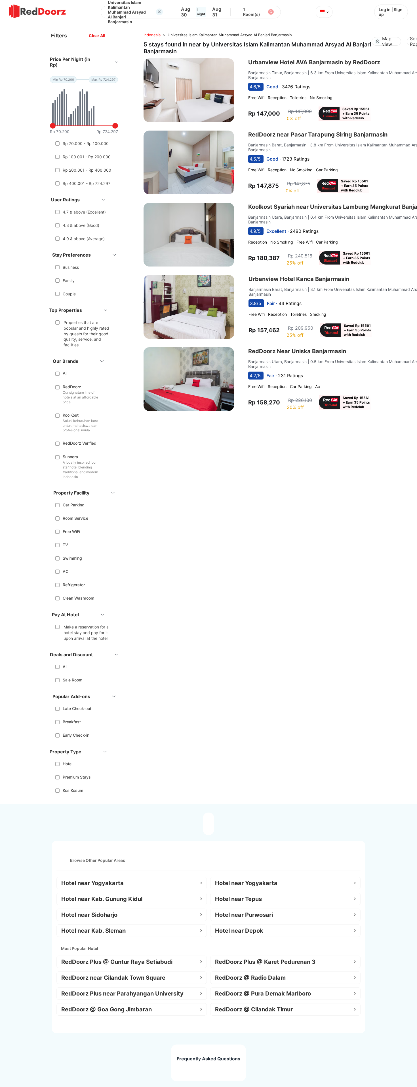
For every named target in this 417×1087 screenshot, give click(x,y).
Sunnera (70, 456)
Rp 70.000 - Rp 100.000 (86, 143)
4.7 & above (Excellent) (84, 212)
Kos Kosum (73, 790)
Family (69, 280)
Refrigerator (74, 584)
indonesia (152, 35)
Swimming (72, 558)
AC (65, 571)
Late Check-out (77, 708)
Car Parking (74, 504)
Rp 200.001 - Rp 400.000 (87, 170)
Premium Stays (77, 777)
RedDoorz (72, 386)
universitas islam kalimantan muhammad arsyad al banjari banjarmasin (230, 35)
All (65, 373)
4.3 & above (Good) (81, 225)
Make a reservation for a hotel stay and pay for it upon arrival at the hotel (86, 632)
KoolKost (71, 415)
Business (71, 267)
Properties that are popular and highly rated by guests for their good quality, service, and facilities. (86, 333)
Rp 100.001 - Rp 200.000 (87, 156)
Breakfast (72, 721)
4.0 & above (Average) (84, 238)
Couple (69, 293)
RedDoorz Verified (79, 443)
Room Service (75, 518)
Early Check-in (76, 735)
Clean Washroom (78, 598)
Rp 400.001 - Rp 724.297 (86, 183)
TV (65, 544)
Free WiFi (71, 531)
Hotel (67, 763)
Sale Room (72, 679)
